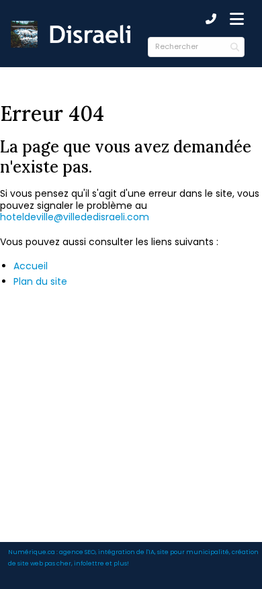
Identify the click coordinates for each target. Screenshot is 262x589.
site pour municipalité (193, 551)
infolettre (89, 563)
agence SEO (77, 551)
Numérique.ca (31, 551)
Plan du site (40, 281)
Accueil (30, 266)
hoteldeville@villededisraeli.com (74, 217)
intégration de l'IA (126, 551)
